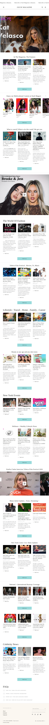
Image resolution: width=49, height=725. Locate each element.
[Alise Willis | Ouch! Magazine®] (35, 105)
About (4, 711)
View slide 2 (20, 50)
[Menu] (3, 7)
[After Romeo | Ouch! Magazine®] (8, 105)
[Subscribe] (45, 708)
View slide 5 (31, 50)
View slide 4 (28, 50)
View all (24, 89)
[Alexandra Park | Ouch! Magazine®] (22, 105)
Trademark (5, 715)
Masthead (5, 713)
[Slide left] (42, 96)
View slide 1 (17, 50)
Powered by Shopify (6, 722)
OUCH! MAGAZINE (9, 720)
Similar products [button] (12, 110)
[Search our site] (42, 7)
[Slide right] (44, 96)
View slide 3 (24, 50)
